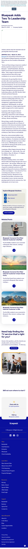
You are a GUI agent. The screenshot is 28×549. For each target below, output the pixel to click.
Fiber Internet (11, 198)
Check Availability (8, 212)
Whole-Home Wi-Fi (12, 195)
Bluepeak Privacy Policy (14, 5)
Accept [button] (14, 8)
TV (8, 201)
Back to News (6, 11)
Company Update (17, 27)
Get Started (14, 348)
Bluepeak (4, 56)
